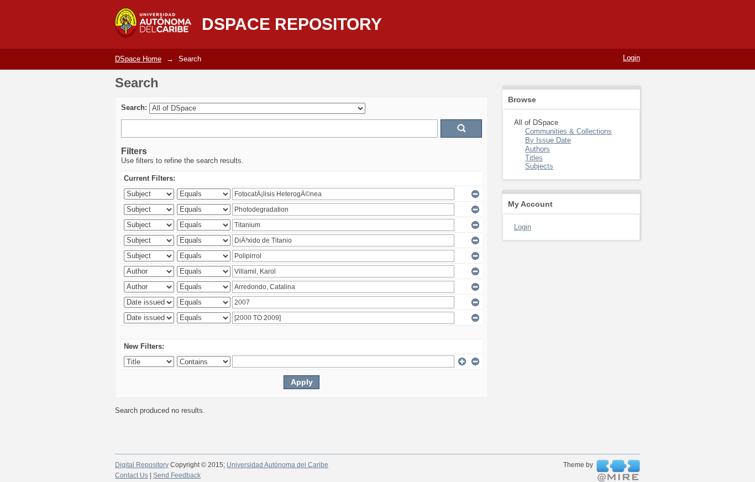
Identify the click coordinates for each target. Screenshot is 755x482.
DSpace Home (138, 59)
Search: (134, 107)
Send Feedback (177, 475)
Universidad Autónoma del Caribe (277, 465)
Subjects (539, 166)
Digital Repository (142, 465)
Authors (537, 149)
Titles (534, 158)
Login (631, 58)
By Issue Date (548, 140)
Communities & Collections (568, 131)
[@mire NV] (618, 471)
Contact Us (131, 475)
